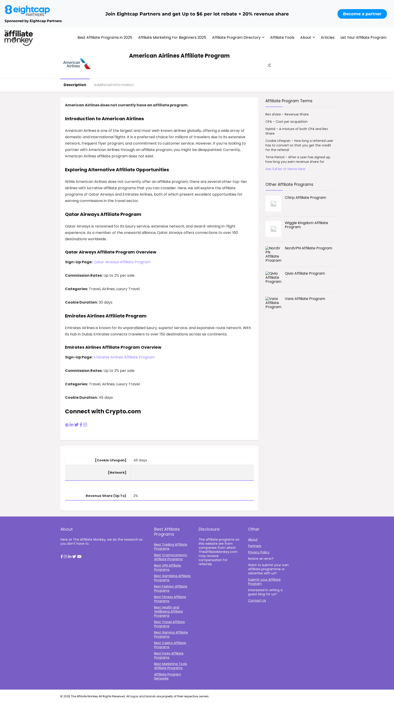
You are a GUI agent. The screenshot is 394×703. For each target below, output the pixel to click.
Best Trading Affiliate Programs (170, 546)
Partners (254, 546)
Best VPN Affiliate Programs (167, 567)
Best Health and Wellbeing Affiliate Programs (168, 611)
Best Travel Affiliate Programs (169, 624)
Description (75, 84)
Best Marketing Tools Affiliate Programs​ (170, 666)
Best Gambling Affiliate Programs (172, 578)
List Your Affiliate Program (363, 37)
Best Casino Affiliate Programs (170, 645)
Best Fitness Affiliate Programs (170, 599)
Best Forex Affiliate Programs (169, 655)
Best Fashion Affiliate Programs (170, 588)
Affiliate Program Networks (167, 676)
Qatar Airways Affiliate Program (121, 262)
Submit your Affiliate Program (264, 581)
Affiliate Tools (282, 37)
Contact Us (257, 600)
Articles (327, 37)
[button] (61, 557)
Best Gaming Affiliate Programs (171, 634)
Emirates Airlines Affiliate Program (124, 357)
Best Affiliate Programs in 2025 (105, 37)
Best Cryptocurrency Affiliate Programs (170, 557)
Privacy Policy (259, 552)
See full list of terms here (285, 169)
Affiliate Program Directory (236, 37)
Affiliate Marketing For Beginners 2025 (172, 37)
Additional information (114, 84)
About (305, 37)
